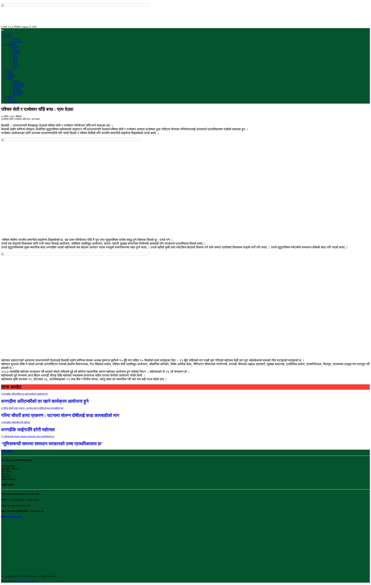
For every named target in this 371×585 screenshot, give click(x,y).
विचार (9, 71)
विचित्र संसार (18, 86)
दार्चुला (15, 65)
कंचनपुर (16, 50)
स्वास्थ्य (16, 81)
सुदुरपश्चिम (11, 45)
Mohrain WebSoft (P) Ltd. (27, 581)
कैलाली (16, 47)
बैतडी (15, 68)
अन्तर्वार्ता (16, 89)
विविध (9, 78)
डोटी (15, 55)
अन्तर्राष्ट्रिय (18, 42)
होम (8, 34)
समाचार (10, 37)
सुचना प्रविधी (18, 84)
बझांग (15, 60)
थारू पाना (11, 99)
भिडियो (10, 97)
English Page (13, 102)
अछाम (15, 58)
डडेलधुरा (16, 52)
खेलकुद (10, 73)
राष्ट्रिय (16, 39)
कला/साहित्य (18, 92)
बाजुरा (15, 63)
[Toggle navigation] (2, 30)
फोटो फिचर (17, 94)
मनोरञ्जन (11, 76)
